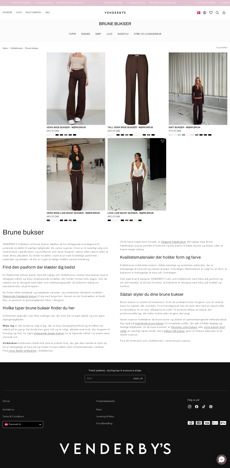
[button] (19, 13)
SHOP (19, 13)
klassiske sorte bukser (184, 327)
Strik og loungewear (147, 34)
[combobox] (23, 424)
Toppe (72, 34)
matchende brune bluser (149, 323)
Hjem (5, 48)
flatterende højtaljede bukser (20, 296)
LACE (109, 34)
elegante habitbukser (173, 242)
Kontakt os (8, 409)
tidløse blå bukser (174, 331)
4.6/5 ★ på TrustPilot (13, 3)
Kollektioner (17, 48)
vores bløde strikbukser (23, 351)
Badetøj (123, 34)
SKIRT (98, 34)
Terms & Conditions (13, 416)
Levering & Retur (105, 416)
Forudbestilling (104, 423)
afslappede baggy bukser (49, 333)
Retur (99, 409)
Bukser (85, 34)
